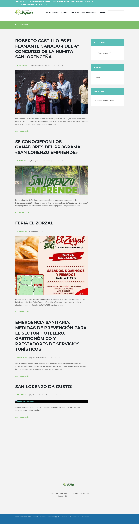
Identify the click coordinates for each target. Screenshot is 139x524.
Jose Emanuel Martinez (39, 358)
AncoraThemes (20, 517)
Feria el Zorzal (34, 223)
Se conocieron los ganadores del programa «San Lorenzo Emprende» (47, 147)
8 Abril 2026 (22, 65)
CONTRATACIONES (88, 13)
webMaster (34, 231)
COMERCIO (74, 13)
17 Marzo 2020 (22, 357)
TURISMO (102, 13)
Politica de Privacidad (81, 517)
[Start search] (110, 13)
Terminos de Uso (66, 517)
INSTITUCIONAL (52, 13)
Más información (22, 131)
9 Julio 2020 (22, 231)
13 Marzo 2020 (22, 395)
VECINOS (64, 13)
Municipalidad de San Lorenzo (40, 65)
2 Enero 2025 (22, 161)
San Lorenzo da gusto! (43, 386)
